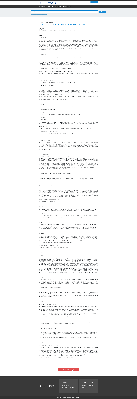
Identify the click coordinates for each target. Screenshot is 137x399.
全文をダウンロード (67, 369)
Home (40, 6)
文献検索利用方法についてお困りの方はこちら (39, 14)
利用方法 (84, 387)
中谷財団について (65, 385)
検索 (103, 11)
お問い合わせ (64, 389)
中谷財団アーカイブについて (87, 385)
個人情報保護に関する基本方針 (68, 387)
